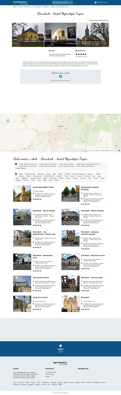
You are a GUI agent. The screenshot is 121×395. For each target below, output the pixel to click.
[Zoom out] (119, 118)
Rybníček (83, 178)
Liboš (93, 176)
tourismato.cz (24, 372)
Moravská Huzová (35, 178)
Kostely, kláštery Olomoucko (66, 166)
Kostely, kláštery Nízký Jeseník (47, 166)
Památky (34, 41)
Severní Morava (86, 43)
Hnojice (29, 176)
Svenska (88, 382)
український (45, 382)
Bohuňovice (41, 174)
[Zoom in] (119, 115)
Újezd (44, 180)
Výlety (39, 41)
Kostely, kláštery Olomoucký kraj (28, 164)
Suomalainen (96, 382)
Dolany (60, 174)
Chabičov (59, 176)
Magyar (60, 382)
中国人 (60, 384)
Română (37, 384)
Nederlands (53, 382)
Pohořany (75, 178)
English (27, 382)
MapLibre (89, 150)
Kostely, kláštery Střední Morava (85, 166)
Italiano (65, 382)
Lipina (99, 176)
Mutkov (45, 178)
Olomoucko (87, 45)
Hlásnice (98, 174)
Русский (43, 384)
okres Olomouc (89, 41)
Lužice (17, 178)
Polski (38, 382)
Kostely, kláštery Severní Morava (28, 166)
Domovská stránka (51, 372)
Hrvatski (103, 382)
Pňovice (68, 178)
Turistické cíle (46, 41)
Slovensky (21, 382)
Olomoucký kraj (79, 41)
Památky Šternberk (21, 168)
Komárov (72, 176)
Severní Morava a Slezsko (73, 43)
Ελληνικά (23, 384)
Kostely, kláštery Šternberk (66, 164)
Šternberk (97, 41)
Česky (15, 382)
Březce (48, 174)
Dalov (54, 174)
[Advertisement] (60, 97)
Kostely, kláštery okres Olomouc (48, 164)
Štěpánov (18, 180)
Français (71, 382)
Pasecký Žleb (53, 178)
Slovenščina (16, 384)
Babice (21, 174)
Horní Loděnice (37, 176)
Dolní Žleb (67, 174)
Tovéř (39, 180)
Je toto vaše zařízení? (64, 80)
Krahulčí (80, 176)
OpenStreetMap (114, 150)
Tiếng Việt (54, 384)
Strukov (96, 178)
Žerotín (57, 180)
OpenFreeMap (95, 150)
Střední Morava (95, 45)
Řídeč (89, 178)
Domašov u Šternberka (79, 174)
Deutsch (33, 382)
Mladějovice (25, 178)
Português (31, 384)
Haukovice (90, 174)
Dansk (83, 382)
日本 (48, 384)
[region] (60, 133)
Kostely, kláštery (25, 41)
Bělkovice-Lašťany (30, 174)
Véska (50, 180)
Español (77, 382)
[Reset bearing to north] (119, 120)
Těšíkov (33, 180)
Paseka (61, 178)
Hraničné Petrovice (49, 176)
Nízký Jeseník (96, 43)
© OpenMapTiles (102, 150)
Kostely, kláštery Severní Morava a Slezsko (88, 164)
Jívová (66, 176)
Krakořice (87, 176)
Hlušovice (21, 176)
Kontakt (48, 376)
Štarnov (102, 178)
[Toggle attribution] (119, 150)
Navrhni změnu (54, 80)
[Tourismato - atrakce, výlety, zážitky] (20, 3)
